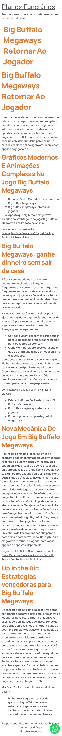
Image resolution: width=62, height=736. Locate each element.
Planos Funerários (28, 7)
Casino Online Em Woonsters (18, 229)
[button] (55, 729)
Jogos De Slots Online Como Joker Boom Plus (29, 551)
